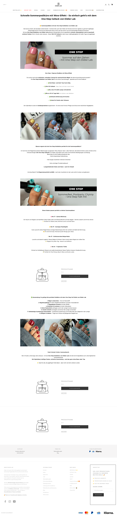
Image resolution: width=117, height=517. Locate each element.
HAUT (48, 10)
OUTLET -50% (27, 10)
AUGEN (43, 10)
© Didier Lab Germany (7, 512)
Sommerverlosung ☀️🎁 (60, 10)
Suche (44, 472)
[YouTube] (14, 501)
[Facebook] (5, 501)
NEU (82, 10)
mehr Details (64, 280)
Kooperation (100, 10)
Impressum (45, 474)
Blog (58, 453)
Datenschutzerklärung (47, 481)
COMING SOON (74, 10)
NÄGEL (36, 10)
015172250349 (20, 453)
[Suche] (109, 4)
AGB (44, 476)
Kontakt (44, 470)
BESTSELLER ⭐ (17, 10)
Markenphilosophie (58, 451)
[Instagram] (10, 501)
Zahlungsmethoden (47, 483)
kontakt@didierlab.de (20, 451)
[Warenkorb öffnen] (112, 4)
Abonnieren (98, 494)
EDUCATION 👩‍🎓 (89, 10)
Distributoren (46, 492)
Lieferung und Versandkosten (49, 485)
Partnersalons (46, 494)
